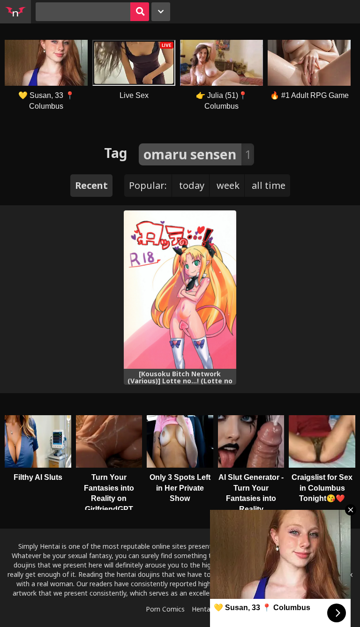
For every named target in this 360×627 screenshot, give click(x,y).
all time (268, 185)
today (191, 185)
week (228, 185)
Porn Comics (165, 609)
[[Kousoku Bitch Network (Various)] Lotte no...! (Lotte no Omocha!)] (180, 289)
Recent (91, 185)
